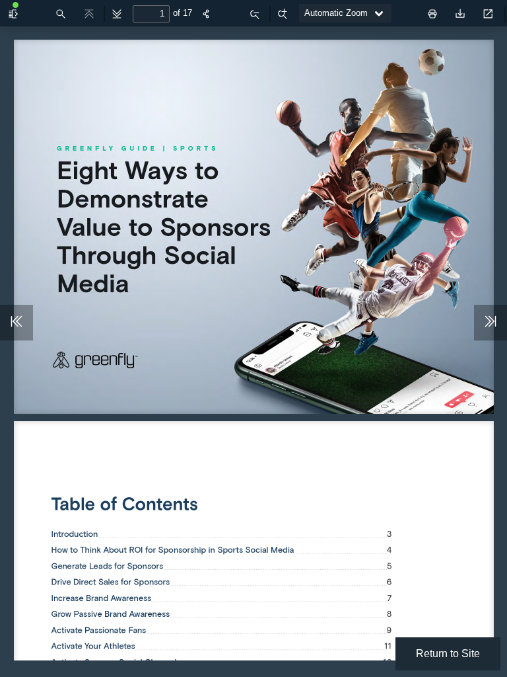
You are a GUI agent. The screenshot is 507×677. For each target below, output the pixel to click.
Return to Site (448, 653)
